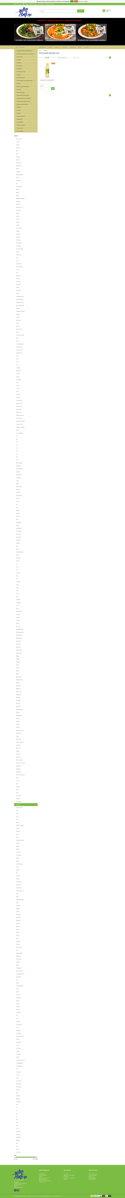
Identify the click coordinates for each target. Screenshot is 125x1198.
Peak (17, 834)
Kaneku (18, 516)
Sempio (18, 932)
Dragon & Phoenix (20, 311)
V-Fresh (18, 1075)
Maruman (18, 685)
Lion (17, 578)
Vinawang (18, 1083)
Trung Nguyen (19, 1063)
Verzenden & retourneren (45, 1180)
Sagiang (18, 908)
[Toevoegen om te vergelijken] (54, 79)
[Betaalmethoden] (91, 1196)
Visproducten (20, 131)
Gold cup (18, 397)
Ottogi (18, 804)
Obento (18, 786)
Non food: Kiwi (19, 760)
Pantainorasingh (20, 825)
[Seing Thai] (23, 11)
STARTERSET (20, 122)
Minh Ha (18, 703)
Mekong (18, 697)
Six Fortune (18, 959)
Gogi (17, 391)
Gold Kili (18, 394)
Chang (17, 231)
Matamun (18, 688)
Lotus (17, 605)
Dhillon (17, 287)
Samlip (17, 911)
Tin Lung (18, 1048)
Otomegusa (19, 801)
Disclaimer (66, 1176)
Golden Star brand (20, 421)
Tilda (17, 1045)
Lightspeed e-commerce (33, 1196)
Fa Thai (17, 317)
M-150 (17, 623)
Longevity (18, 602)
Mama (17, 665)
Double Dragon (19, 299)
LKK (17, 569)
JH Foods (18, 492)
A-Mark (17, 147)
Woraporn (18, 1101)
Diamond (18, 290)
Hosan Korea (19, 486)
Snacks (18, 113)
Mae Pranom (19, 650)
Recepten (57, 47)
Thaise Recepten (43, 1175)
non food (18, 1152)
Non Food (18, 754)
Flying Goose (19, 353)
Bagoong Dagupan (20, 198)
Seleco (17, 929)
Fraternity (18, 370)
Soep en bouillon (21, 116)
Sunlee (17, 1000)
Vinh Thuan (18, 1086)
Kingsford (18, 540)
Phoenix (18, 843)
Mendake (18, 700)
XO (17, 1104)
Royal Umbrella (19, 890)
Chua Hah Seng (19, 249)
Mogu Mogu (19, 715)
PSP (17, 816)
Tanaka (17, 1021)
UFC (17, 1069)
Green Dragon (19, 433)
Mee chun (18, 691)
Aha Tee (18, 159)
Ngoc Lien (18, 748)
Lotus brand (19, 611)
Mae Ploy (18, 647)
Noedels (19, 89)
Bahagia (18, 201)
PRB (17, 813)
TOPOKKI (18, 1012)
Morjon (18, 727)
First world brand (20, 335)
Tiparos (18, 1051)
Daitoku (18, 278)
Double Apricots (20, 296)
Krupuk (18, 83)
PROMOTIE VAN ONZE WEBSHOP (24, 50)
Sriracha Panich (19, 985)
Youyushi (18, 1131)
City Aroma (18, 254)
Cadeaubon (73, 47)
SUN (17, 902)
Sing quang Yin (19, 953)
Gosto (17, 430)
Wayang (18, 1098)
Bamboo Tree (19, 207)
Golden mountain (20, 427)
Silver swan (18, 947)
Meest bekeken (61, 57)
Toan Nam (18, 1054)
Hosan (17, 483)
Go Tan (18, 385)
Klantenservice (42, 1182)
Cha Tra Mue (19, 228)
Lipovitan (18, 581)
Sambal (19, 107)
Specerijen (19, 119)
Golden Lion (19, 412)
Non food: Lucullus (20, 763)
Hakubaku (18, 465)
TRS (17, 1015)
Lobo (17, 584)
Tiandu (17, 1039)
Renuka (18, 870)
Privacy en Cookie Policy (69, 1178)
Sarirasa (18, 923)
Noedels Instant (20, 92)
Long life (18, 599)
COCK (17, 219)
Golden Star (19, 418)
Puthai (17, 858)
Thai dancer (19, 1033)
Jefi (17, 504)
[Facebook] (15, 1190)
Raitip (17, 861)
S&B (17, 893)
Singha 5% (18, 956)
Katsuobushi (19, 528)
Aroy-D (17, 177)
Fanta (17, 323)
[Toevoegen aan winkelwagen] (53, 88)
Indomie (18, 489)
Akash (17, 168)
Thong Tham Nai (20, 1036)
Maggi (17, 656)
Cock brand (18, 263)
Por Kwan (18, 852)
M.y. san (18, 626)
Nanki (17, 736)
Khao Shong (19, 531)
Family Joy (18, 320)
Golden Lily (18, 406)
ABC (17, 150)
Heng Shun (18, 477)
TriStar (17, 1057)
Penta (17, 837)
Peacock (18, 831)
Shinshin (18, 944)
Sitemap (66, 1179)
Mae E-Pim (18, 641)
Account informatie (93, 1173)
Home (40, 50)
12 (74, 57)
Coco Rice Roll (19, 266)
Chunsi (17, 251)
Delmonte (18, 284)
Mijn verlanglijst (92, 1178)
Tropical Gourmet (20, 1060)
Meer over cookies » (83, 1)
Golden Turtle (19, 424)
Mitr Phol (18, 706)
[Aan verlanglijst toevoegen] (50, 79)
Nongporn (18, 769)
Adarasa (18, 156)
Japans (18, 74)
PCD (17, 810)
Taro (17, 1027)
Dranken (19, 62)
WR (17, 1092)
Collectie (45, 50)
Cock (17, 257)
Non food (18, 757)
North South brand (20, 774)
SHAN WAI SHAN (19, 899)
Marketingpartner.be (46, 1196)
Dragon (18, 308)
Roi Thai (18, 875)
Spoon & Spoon (19, 971)
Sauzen (19, 110)
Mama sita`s (19, 676)
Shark (17, 938)
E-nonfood (19, 65)
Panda (17, 822)
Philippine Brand (20, 840)
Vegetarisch (20, 128)
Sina (17, 950)
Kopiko (17, 561)
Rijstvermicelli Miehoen (22, 104)
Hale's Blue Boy (19, 468)
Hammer (18, 471)
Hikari (17, 480)
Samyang (18, 914)
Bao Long (18, 210)
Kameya (18, 513)
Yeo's (17, 1125)
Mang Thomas (19, 679)
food (17, 1149)
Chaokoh (18, 234)
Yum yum (18, 1134)
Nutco (17, 777)
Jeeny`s (17, 501)
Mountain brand (20, 730)
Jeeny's (17, 498)
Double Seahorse (20, 305)
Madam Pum (19, 635)
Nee (76, 1)
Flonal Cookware (20, 344)
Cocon (17, 269)
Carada (17, 222)
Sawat (17, 926)
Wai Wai (18, 1095)
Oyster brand (19, 807)
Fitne (17, 338)
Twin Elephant (19, 1066)
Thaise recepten (21, 125)
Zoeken (80, 11)
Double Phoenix (20, 302)
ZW (17, 1143)
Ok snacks (18, 795)
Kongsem (18, 558)
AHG (17, 153)
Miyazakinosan (19, 709)
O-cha (17, 780)
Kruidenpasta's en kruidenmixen (24, 80)
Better (17, 213)
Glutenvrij (19, 68)
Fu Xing (17, 373)
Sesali (17, 935)
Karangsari (18, 522)
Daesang (18, 275)
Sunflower (18, 997)
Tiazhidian (18, 1042)
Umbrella (18, 1072)
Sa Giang (18, 905)
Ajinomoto (18, 162)
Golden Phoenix (20, 415)
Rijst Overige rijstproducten (23, 101)
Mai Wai (18, 662)
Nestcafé (18, 745)
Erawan (18, 314)
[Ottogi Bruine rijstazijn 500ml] (47, 70)
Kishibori (18, 543)
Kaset (17, 525)
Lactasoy (18, 572)
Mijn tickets (91, 1176)
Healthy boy (19, 474)
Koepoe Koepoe (20, 552)
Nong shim (18, 766)
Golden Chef (19, 400)
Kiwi (17, 546)
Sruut (17, 988)
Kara (17, 519)
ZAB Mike (18, 1137)
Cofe (17, 272)
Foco (17, 355)
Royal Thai (18, 884)
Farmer (18, 326)
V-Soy (17, 1078)
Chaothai (18, 240)
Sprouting (18, 977)
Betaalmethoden (43, 1179)
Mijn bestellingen (93, 1175)
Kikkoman (18, 537)
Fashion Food (19, 329)
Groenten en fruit (21, 71)
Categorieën (21, 47)
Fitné (17, 341)
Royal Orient (19, 881)
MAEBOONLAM (19, 629)
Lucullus (18, 614)
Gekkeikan (18, 379)
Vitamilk (18, 1089)
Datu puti (18, 281)
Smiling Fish (19, 968)
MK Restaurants (19, 632)
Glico (17, 382)
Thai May (18, 1030)
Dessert (19, 59)
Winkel (80, 47)
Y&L (17, 1122)
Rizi (17, 873)
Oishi (17, 789)
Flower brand (19, 347)
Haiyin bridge (19, 462)
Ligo (17, 575)
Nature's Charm (19, 742)
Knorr (17, 549)
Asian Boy (18, 180)
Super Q (18, 1006)
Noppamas (18, 771)
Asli (17, 183)
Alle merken (19, 139)
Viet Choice (18, 1081)
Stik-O (17, 991)
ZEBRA (17, 1140)
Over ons (66, 1173)
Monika (18, 718)
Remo (17, 867)
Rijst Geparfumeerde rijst (23, 95)
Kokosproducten (21, 77)
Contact (87, 47)
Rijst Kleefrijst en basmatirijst (24, 98)
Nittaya (17, 751)
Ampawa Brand (19, 174)
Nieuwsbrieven (92, 1179)
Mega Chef (18, 694)
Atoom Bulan (19, 186)
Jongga (17, 510)
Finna (17, 332)
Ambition (18, 171)
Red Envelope (19, 864)
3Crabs (17, 145)
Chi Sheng (18, 246)
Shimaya (18, 941)
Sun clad (18, 994)
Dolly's (17, 293)
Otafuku (18, 798)
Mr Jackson (18, 733)
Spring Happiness (20, 974)
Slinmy (17, 965)
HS (16, 436)
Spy (17, 979)
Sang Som (18, 920)
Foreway (18, 367)
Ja (71, 1)
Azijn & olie (19, 56)
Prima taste (18, 855)
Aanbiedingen (42, 47)
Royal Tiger (18, 887)
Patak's (17, 828)
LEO (17, 566)
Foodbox (64, 47)
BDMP (17, 189)
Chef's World (19, 243)
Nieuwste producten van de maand (25, 53)
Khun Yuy (18, 534)
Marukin (18, 682)
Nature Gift (18, 739)
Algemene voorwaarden (69, 1175)
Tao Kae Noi (19, 1024)
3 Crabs (18, 142)
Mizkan (17, 712)
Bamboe (18, 204)
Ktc (17, 563)
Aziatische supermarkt (44, 1178)
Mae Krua (18, 644)
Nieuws (50, 47)
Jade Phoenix (19, 495)
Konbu (17, 555)
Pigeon (17, 846)
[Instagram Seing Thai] (18, 1190)
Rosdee (18, 878)
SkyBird (18, 962)
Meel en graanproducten (23, 86)
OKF (17, 783)
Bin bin (17, 216)
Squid (17, 982)
